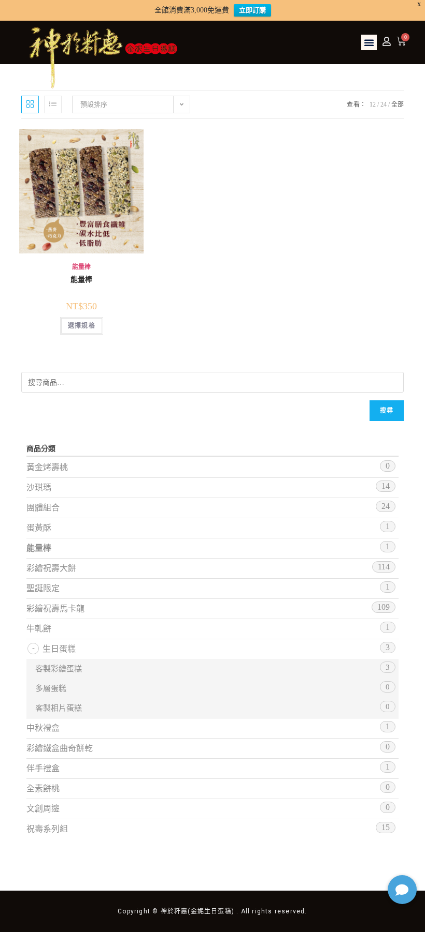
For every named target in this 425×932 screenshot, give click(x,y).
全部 (397, 104)
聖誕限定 (43, 588)
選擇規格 (81, 325)
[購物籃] (401, 41)
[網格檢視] (30, 104)
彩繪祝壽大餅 (51, 568)
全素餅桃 (43, 788)
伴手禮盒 (43, 768)
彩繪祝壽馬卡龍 (55, 608)
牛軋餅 (38, 628)
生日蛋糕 (59, 648)
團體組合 (43, 507)
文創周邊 (43, 808)
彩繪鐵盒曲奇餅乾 (59, 748)
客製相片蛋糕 (58, 708)
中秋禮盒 (43, 728)
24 (383, 104)
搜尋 (386, 410)
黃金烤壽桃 (47, 467)
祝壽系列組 (47, 828)
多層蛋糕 (50, 688)
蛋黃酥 (38, 527)
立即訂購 (252, 10)
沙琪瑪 (38, 487)
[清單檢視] (53, 104)
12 (373, 104)
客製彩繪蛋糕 (58, 669)
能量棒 (81, 266)
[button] (369, 42)
